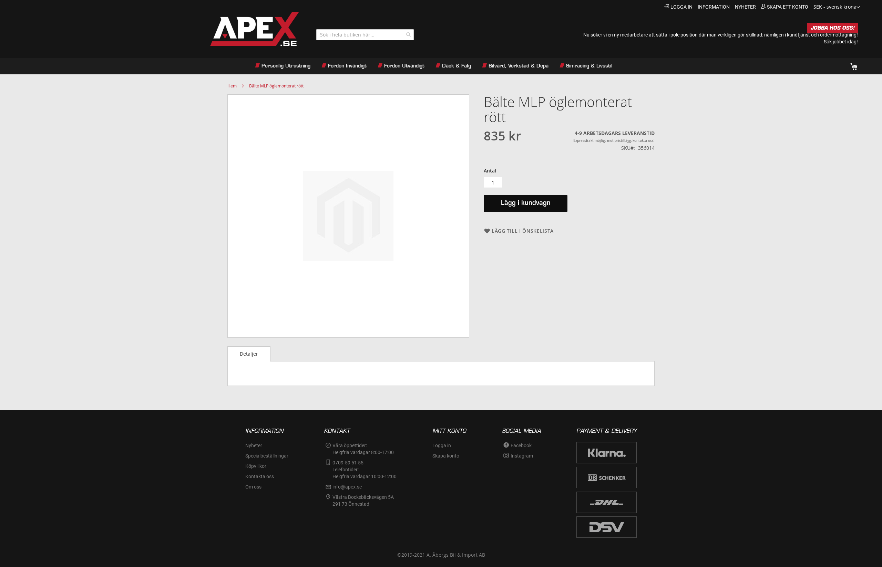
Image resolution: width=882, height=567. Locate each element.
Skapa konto (445, 456)
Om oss (253, 487)
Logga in (681, 7)
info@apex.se (347, 487)
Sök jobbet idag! (841, 41)
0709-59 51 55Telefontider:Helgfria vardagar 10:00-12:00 (364, 469)
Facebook (521, 445)
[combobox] (365, 34)
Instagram (522, 456)
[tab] (248, 353)
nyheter (745, 7)
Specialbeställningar (266, 456)
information (714, 7)
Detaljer (249, 353)
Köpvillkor (255, 466)
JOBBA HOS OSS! (832, 28)
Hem (232, 85)
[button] (836, 7)
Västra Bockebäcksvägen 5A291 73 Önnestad (363, 500)
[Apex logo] (161, 29)
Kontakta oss (259, 476)
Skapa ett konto (787, 7)
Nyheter (253, 445)
